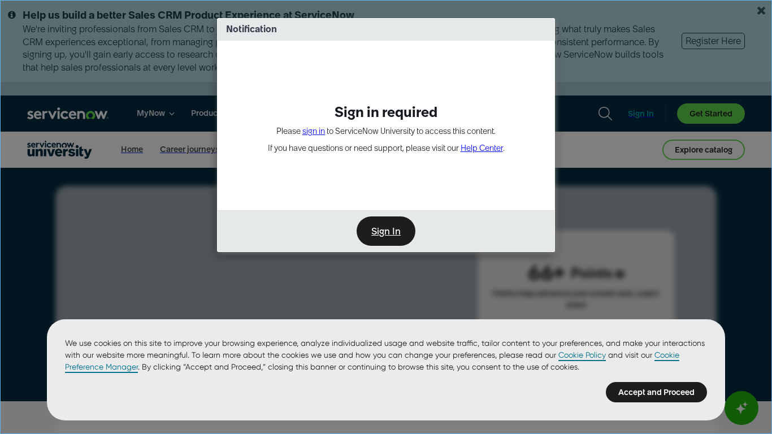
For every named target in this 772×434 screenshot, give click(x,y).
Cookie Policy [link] (582, 354)
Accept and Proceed (656, 392)
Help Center (482, 148)
